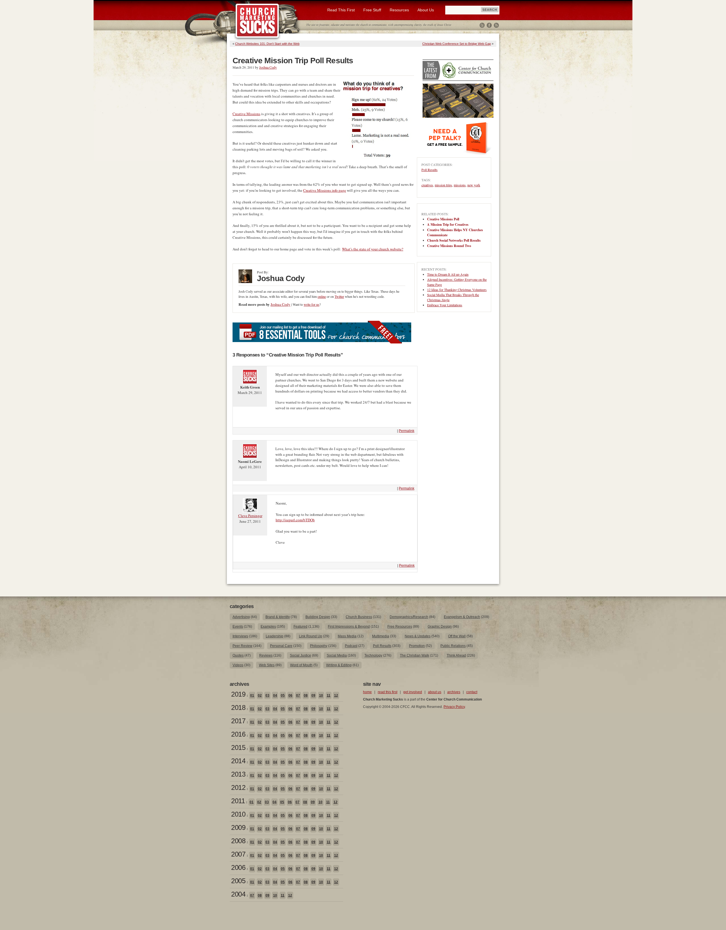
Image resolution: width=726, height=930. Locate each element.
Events (238, 627)
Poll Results (429, 169)
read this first (387, 692)
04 (275, 695)
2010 (238, 814)
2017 (238, 721)
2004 (238, 894)
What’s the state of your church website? (372, 249)
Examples (268, 627)
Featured (300, 627)
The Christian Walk (414, 655)
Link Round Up (310, 636)
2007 (238, 854)
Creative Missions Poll (443, 219)
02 (260, 695)
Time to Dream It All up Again (447, 274)
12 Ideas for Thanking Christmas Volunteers (457, 289)
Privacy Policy (454, 707)
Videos (238, 665)
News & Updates (417, 636)
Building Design (317, 617)
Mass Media (347, 636)
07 (298, 695)
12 (336, 695)
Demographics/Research (409, 617)
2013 (238, 774)
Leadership (274, 636)
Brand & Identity (277, 617)
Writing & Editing (339, 665)
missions (460, 185)
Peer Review (242, 646)
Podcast (351, 646)
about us (434, 692)
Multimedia (380, 636)
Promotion (417, 646)
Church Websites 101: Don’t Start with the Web (267, 43)
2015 (238, 747)
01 (252, 695)
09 (313, 695)
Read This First (341, 10)
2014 (238, 761)
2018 (238, 707)
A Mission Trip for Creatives (447, 224)
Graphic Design (440, 627)
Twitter (482, 25)
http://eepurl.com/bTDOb (295, 519)
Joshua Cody (268, 67)
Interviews (240, 636)
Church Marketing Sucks (257, 21)
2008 (238, 841)
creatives (427, 185)
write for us (311, 304)
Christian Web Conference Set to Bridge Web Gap (456, 43)
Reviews (266, 655)
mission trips (443, 185)
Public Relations (453, 646)
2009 (238, 827)
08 (306, 695)
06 (290, 695)
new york (473, 185)
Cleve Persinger (250, 515)
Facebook (489, 25)
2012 (238, 787)
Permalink (406, 431)
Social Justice (300, 655)
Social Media (337, 655)
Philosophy (318, 646)
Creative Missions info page (324, 190)
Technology (373, 655)
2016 (238, 734)
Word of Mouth (301, 665)
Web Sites (267, 665)
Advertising (241, 617)
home (367, 692)
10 (321, 695)
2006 (238, 867)
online (322, 296)
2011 (238, 801)
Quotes (238, 655)
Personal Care (281, 646)
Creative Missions (246, 113)
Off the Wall (457, 636)
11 (328, 695)
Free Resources (399, 627)
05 (283, 695)
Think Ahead (456, 655)
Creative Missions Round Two (449, 245)
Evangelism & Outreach (462, 617)
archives (453, 692)
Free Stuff (372, 10)
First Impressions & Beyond (349, 627)
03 (267, 695)
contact (471, 692)
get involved (412, 692)
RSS (496, 25)
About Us (425, 10)
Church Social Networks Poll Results (454, 240)
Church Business (359, 617)
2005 (238, 881)
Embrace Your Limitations (444, 305)
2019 (238, 694)
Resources (399, 10)
